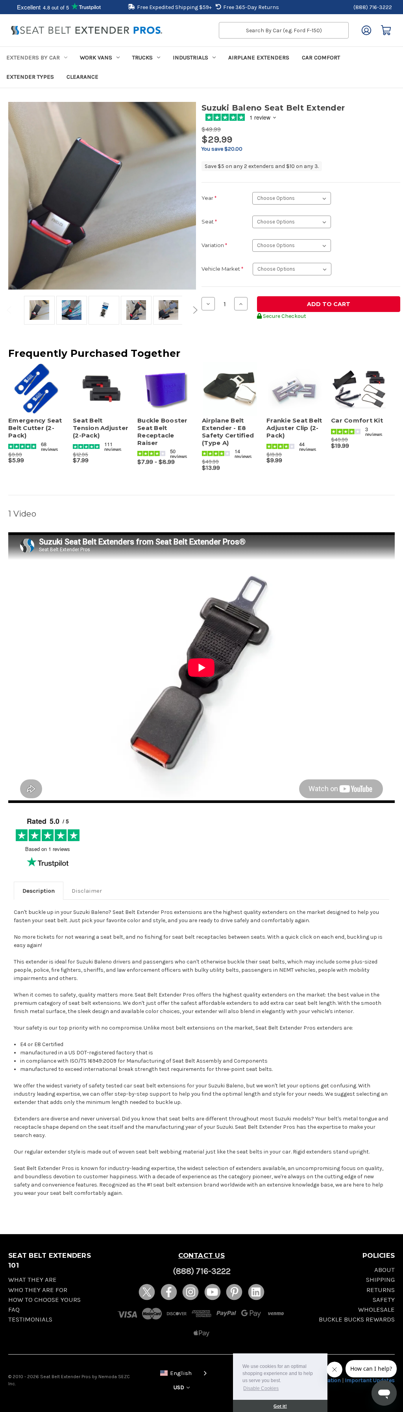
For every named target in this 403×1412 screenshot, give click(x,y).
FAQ (14, 1309)
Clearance (82, 76)
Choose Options (101, 396)
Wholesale (376, 1309)
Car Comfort (321, 57)
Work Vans (96, 57)
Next (194, 310)
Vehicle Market (222, 269)
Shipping (380, 1279)
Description (38, 890)
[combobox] (182, 1372)
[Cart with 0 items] (386, 30)
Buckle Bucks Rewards (357, 1319)
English (181, 1373)
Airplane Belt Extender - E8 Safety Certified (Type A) (228, 431)
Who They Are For (37, 1290)
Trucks (142, 57)
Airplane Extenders (258, 57)
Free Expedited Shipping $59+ (174, 7)
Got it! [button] (280, 1406)
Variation (214, 245)
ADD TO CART (36, 396)
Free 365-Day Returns (251, 7)
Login (366, 30)
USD (179, 1387)
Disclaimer (87, 890)
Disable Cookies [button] (261, 1388)
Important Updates (370, 1380)
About (384, 1270)
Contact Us (201, 1255)
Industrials (190, 57)
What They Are (32, 1279)
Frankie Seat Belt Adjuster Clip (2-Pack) (294, 428)
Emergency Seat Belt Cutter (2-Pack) (35, 428)
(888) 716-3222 (372, 7)
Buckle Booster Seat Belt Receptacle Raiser (162, 431)
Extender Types (30, 76)
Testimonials (30, 1319)
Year (209, 198)
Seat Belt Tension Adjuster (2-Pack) (100, 428)
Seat (209, 221)
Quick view (32, 382)
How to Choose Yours (44, 1299)
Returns (380, 1290)
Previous (10, 310)
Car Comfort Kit (357, 420)
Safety (384, 1299)
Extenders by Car (33, 57)
